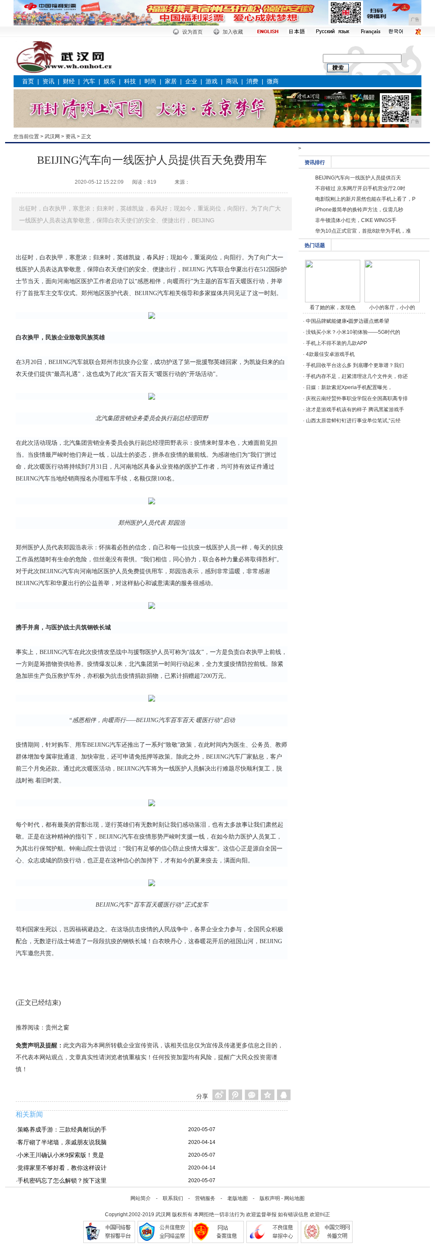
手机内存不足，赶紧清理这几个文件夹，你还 (357, 376)
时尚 (150, 81)
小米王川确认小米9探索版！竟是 (60, 1155)
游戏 (212, 81)
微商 (273, 81)
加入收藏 (233, 32)
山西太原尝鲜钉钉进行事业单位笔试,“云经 (353, 421)
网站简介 (140, 1198)
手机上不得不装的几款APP (336, 343)
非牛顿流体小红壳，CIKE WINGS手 (355, 220)
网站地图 (294, 1198)
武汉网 (52, 136)
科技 (130, 81)
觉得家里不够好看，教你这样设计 (62, 1167)
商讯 (232, 81)
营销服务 (205, 1198)
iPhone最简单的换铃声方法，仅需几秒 (359, 210)
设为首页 (192, 32)
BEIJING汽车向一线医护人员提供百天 (358, 178)
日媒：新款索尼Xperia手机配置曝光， (349, 387)
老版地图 (237, 1198)
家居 (171, 81)
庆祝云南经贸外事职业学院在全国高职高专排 (357, 398)
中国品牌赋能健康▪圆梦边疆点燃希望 (347, 321)
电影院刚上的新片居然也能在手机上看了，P (365, 199)
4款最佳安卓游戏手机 (330, 354)
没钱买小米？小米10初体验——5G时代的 (353, 332)
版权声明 (270, 1198)
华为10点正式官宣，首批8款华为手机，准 (363, 231)
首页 (28, 81)
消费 (252, 81)
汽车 (89, 81)
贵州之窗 (57, 1027)
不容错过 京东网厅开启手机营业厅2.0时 (360, 188)
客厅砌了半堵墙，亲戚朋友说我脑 (62, 1142)
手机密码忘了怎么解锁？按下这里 (62, 1180)
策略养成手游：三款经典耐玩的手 (62, 1129)
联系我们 (173, 1198)
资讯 (48, 81)
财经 (69, 81)
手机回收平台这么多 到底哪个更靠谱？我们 (355, 365)
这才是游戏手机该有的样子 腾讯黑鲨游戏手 (355, 409)
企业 (191, 81)
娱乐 (110, 81)
